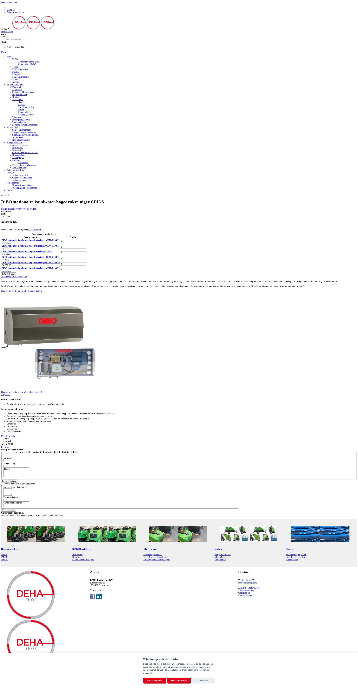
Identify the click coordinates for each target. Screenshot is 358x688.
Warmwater (77, 554)
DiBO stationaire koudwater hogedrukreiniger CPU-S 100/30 (31, 262)
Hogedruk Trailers (223, 554)
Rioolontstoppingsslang (296, 554)
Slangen (289, 549)
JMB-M (4, 557)
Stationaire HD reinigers (83, 559)
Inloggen (11, 9)
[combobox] (14, 39)
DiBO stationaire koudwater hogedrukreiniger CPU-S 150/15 (31, 257)
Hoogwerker (220, 559)
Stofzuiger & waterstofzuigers (156, 559)
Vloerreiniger (220, 557)
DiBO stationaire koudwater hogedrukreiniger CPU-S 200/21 (31, 240)
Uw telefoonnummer (12, 503)
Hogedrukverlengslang (296, 557)
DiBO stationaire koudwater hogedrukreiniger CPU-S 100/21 (31, 268)
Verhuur (219, 549)
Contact (10, 190)
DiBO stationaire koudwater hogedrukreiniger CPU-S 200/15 (31, 246)
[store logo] (33, 29)
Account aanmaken (15, 12)
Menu (3, 52)
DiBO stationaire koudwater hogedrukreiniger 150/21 (27, 251)
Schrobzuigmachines (152, 554)
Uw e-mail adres (10, 497)
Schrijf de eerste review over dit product (18, 209)
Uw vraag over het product (15, 487)
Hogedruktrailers (9, 549)
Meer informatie (8, 436)
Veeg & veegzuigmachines (155, 557)
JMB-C (4, 559)
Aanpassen (203, 680)
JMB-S (4, 554)
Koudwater (77, 557)
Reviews (5, 447)
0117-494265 (248, 580)
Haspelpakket (292, 559)
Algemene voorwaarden (249, 588)
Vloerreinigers (150, 549)
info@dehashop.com (247, 583)
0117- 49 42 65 (34, 229)
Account (5, 195)
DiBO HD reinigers (81, 549)
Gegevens (5, 394)
